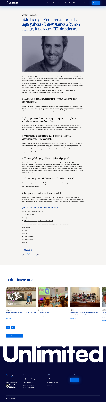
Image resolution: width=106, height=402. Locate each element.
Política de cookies (27, 239)
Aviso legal (25, 242)
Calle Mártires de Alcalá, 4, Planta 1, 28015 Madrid (38, 221)
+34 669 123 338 (29, 214)
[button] (51, 3)
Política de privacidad (28, 236)
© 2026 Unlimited (10, 398)
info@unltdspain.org (30, 218)
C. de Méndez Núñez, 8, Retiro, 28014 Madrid (29, 386)
